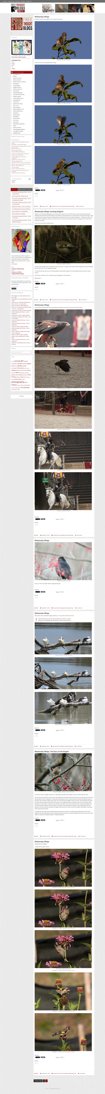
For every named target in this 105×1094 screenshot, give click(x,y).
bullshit (24, 366)
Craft (18, 368)
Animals (53, 206)
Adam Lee (23, 159)
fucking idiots (22, 372)
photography (18, 381)
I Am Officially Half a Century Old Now (21, 209)
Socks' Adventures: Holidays (18, 214)
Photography (63, 206)
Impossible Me (16, 100)
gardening (27, 372)
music (19, 379)
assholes (19, 363)
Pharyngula (16, 116)
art (22, 360)
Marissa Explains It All (18, 109)
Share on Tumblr (43, 190)
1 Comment (79, 608)
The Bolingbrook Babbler (19, 129)
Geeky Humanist (17, 96)
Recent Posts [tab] (14, 189)
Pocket (57, 190)
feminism (13, 372)
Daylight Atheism (17, 87)
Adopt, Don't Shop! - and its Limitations (21, 206)
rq (12, 66)
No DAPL (23, 379)
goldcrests (51, 214)
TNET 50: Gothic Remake (22, 305)
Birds (56, 206)
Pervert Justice (16, 114)
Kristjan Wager (22, 172)
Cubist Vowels (16, 85)
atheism (25, 363)
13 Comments (84, 299)
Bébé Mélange (22, 151)
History (14, 377)
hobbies (18, 377)
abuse (13, 361)
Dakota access (26, 368)
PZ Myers (21, 154)
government (24, 374)
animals (17, 361)
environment (24, 370)
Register (14, 180)
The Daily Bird (24, 387)
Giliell (13, 65)
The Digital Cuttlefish (18, 131)
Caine (13, 62)
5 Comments (83, 836)
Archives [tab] (29, 189)
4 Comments (79, 535)
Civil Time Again (15, 167)
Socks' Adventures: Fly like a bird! (20, 196)
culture (22, 368)
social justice (27, 385)
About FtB (5, 1)
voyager (13, 68)
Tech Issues (17, 1)
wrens (74, 214)
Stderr (14, 125)
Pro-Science (16, 120)
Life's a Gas (15, 105)
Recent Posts (29, 1)
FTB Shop (23, 1)
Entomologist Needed (17, 150)
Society (13, 387)
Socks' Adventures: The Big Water (20, 211)
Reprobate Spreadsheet (18, 124)
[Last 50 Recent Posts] (15, 139)
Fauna (59, 206)
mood (15, 379)
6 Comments (82, 1073)
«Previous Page (38, 1080)
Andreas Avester (17, 80)
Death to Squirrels (17, 89)
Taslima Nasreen (17, 127)
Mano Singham (16, 107)
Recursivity (15, 122)
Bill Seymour (16, 83)
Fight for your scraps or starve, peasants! (21, 164)
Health (29, 375)
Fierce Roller (16, 91)
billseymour (23, 168)
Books (20, 366)
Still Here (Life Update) (17, 161)
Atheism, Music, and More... (19, 81)
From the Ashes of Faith (18, 94)
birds (13, 366)
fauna (29, 370)
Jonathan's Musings (17, 103)
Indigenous (23, 377)
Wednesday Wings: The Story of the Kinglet (52, 751)
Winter (19, 389)
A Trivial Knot (16, 74)
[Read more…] (38, 278)
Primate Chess (16, 118)
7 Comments (79, 746)
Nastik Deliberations (18, 111)
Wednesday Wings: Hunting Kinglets (49, 211)
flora (17, 372)
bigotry (29, 363)
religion (18, 385)
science (22, 385)
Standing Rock (17, 387)
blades (16, 366)
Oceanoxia (15, 113)
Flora (62, 299)
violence (15, 389)
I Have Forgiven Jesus (18, 98)
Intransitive (16, 102)
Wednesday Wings (42, 17)
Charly (13, 63)
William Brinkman (28, 162)
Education (18, 370)
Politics (14, 385)
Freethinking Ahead (17, 92)
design (14, 370)
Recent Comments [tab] (22, 189)
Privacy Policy (11, 1)
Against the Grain (17, 78)
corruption (14, 368)
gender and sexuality (17, 374)
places (26, 382)
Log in (13, 182)
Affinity (14, 76)
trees (13, 389)
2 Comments (81, 206)
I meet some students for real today (20, 153)
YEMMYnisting (16, 133)
